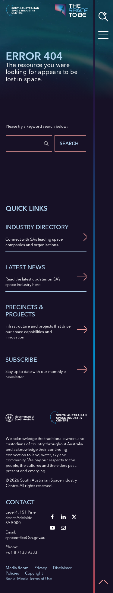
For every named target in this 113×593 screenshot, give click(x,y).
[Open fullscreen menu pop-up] (103, 35)
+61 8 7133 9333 (21, 552)
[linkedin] (63, 516)
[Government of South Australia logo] (19, 415)
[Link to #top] (103, 582)
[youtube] (52, 527)
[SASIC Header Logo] (22, 6)
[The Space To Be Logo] (71, 5)
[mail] (63, 527)
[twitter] (74, 516)
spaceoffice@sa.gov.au (25, 537)
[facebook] (52, 516)
